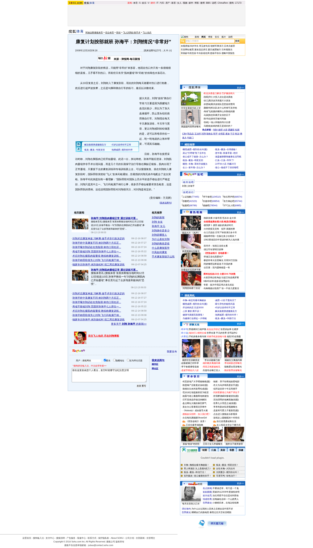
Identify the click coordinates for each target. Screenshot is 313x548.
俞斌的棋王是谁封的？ (222, 126)
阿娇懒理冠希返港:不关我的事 (218, 264)
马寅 (206, 115)
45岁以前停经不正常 (225, 307)
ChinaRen (223, 3)
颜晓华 (207, 108)
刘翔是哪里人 (159, 234)
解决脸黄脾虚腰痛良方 (226, 311)
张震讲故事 (225, 329)
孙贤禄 (207, 104)
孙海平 (191, 186)
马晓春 (207, 126)
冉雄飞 (207, 111)
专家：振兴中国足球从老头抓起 (219, 284)
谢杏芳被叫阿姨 (218, 118)
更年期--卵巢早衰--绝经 (226, 153)
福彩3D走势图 (234, 336)
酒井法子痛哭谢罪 (234, 444)
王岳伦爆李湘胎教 (194, 425)
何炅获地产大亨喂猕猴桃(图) (196, 381)
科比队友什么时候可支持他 (224, 108)
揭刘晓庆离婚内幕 (211, 363)
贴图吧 (186, 205)
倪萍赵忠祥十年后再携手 (225, 389)
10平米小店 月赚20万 (225, 164)
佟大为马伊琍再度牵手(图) (226, 385)
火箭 (225, 129)
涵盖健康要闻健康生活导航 (228, 156)
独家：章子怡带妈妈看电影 (226, 381)
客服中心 (81, 538)
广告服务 (71, 538)
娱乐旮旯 (207, 495)
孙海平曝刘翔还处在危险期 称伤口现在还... (96, 247)
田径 (118, 32)
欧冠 (237, 133)
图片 (224, 37)
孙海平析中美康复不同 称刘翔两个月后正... (96, 242)
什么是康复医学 (161, 247)
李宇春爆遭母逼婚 (190, 366)
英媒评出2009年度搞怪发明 (226, 492)
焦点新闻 (207, 488)
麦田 (215, 225)
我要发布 (172, 351)
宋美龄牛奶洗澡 (188, 53)
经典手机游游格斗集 (216, 336)
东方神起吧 (229, 201)
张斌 (206, 122)
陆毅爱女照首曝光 (233, 366)
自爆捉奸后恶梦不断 (191, 269)
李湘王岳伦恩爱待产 (213, 256)
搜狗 (231, 3)
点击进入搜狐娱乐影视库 (225, 414)
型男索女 (207, 503)
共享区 (184, 336)
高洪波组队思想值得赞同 (223, 104)
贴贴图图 (207, 492)
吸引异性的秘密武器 (225, 304)
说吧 (214, 3)
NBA (215, 129)
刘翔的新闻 (158, 217)
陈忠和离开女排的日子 (219, 115)
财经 (153, 3)
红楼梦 (235, 329)
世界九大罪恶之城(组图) (225, 403)
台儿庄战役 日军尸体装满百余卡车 (220, 232)
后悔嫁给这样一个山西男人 (226, 499)
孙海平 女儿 (158, 226)
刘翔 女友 (157, 221)
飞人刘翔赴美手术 (131, 32)
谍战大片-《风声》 (191, 233)
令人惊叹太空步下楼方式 (229, 425)
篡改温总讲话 (200, 49)
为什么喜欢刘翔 (161, 239)
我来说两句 (149, 50)
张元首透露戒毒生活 (226, 421)
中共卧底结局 (203, 53)
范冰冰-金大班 (229, 218)
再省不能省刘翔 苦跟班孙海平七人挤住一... (96, 251)
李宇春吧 (207, 197)
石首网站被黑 (187, 49)
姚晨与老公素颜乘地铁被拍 (196, 396)
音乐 (217, 37)
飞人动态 (147, 32)
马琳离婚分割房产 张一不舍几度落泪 (221, 288)
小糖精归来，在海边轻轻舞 (226, 503)
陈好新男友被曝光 (233, 370)
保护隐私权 (103, 538)
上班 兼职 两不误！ (192, 311)
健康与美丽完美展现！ (194, 315)
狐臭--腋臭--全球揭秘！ (226, 149)
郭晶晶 (190, 133)
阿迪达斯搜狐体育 (94, 32)
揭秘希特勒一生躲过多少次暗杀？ (220, 236)
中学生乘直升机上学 (191, 108)
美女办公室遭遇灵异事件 (194, 407)
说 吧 (200, 174)
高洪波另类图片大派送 (219, 100)
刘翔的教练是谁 (161, 243)
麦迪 (227, 133)
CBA (184, 133)
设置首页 (26, 538)
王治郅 (197, 133)
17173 (238, 3)
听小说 (184, 333)
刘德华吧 (207, 201)
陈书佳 (207, 118)
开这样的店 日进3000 (193, 307)
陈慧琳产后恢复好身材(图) (195, 385)
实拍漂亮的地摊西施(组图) (226, 399)
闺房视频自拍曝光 (191, 251)
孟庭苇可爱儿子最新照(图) (226, 410)
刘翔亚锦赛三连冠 (191, 288)
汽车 (162, 3)
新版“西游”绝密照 (191, 444)
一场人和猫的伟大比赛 (219, 122)
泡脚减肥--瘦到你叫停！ (226, 315)
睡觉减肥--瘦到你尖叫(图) (195, 149)
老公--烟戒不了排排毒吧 (226, 167)
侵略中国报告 (228, 53)
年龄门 (190, 137)
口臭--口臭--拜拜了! (224, 160)
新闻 (130, 3)
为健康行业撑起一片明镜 (195, 318)
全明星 (221, 133)
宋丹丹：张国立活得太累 (216, 246)
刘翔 (203, 133)
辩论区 (155, 368)
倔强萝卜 (208, 225)
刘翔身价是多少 (161, 230)
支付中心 (50, 538)
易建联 (231, 129)
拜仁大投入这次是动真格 (221, 97)
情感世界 (207, 499)
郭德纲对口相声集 (197, 329)
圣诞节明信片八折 (190, 370)
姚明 (220, 129)
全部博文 (150, 538)
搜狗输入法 (38, 538)
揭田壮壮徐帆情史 (191, 360)
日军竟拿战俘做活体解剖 (194, 399)
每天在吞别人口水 (191, 503)
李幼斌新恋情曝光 (233, 363)
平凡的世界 (221, 333)
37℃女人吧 (229, 205)
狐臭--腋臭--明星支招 (193, 160)
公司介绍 (129, 538)
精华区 (155, 364)
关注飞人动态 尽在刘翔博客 (103, 335)
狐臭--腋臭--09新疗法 (225, 318)
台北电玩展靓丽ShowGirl (195, 417)
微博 (202, 3)
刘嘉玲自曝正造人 (211, 370)
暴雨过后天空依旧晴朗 (220, 512)
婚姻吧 (206, 205)
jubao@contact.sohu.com (100, 545)
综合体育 (109, 32)
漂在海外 (186, 508)
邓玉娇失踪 (204, 46)
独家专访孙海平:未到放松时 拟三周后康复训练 (98, 264)
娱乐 (144, 3)
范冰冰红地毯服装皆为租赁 (196, 392)
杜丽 (237, 129)
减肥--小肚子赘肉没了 (225, 300)
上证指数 (187, 197)
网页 (203, 37)
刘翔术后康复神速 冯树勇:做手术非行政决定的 (98, 238)
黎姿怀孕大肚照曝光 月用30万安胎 (220, 260)
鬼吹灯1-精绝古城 (197, 333)
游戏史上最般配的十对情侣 (226, 417)
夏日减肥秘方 (214, 49)
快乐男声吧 (229, 197)
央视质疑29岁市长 (190, 46)
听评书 (184, 329)
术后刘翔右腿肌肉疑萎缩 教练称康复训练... (96, 255)
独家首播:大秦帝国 (213, 218)
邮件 (191, 3)
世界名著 (211, 333)
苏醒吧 (186, 201)
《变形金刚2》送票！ (196, 421)
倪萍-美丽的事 (228, 229)
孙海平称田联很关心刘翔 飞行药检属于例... (96, 260)
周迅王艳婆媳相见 (211, 366)
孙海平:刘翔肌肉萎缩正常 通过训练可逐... (114, 218)
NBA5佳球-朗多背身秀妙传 (217, 281)
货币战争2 (232, 333)
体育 (135, 3)
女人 (179, 3)
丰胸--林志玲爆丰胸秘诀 (194, 300)
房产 (168, 3)
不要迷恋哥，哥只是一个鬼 (226, 488)
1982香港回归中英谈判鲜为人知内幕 (221, 239)
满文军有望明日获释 (213, 249)
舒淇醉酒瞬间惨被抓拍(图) (226, 396)
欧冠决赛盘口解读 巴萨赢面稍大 (219, 93)
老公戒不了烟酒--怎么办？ (195, 156)
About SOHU (117, 538)
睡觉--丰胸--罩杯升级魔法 (195, 164)
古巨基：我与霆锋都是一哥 (217, 267)
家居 (173, 3)
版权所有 (120, 541)
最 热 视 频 (196, 212)
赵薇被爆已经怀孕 (190, 363)
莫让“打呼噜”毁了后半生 (194, 153)
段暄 (206, 97)
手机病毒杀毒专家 (197, 336)
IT (157, 3)
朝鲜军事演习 (217, 46)
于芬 (232, 133)
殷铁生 (209, 133)
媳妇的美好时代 (225, 225)
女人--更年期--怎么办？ (194, 167)
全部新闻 (140, 538)
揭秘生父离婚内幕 (233, 360)
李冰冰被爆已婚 (212, 360)
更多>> (240, 87)
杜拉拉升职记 (213, 329)
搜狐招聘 (60, 538)
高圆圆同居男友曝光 (191, 126)
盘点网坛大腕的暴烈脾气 (194, 403)
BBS (208, 3)
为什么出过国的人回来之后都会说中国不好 (212, 508)
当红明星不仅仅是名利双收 (226, 495)
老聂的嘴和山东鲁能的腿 (223, 111)
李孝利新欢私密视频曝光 (225, 407)
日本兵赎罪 (229, 46)
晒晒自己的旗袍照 (200, 512)
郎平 (215, 133)
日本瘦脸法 (227, 49)
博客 (197, 3)
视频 (185, 3)
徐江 (206, 100)
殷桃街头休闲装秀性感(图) (195, 389)
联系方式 (92, 538)
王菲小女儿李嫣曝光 (212, 444)
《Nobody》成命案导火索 (195, 410)
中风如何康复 (159, 252)
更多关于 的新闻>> (129, 323)
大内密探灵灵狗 (211, 229)
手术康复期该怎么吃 (163, 256)
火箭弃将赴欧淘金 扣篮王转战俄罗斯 (221, 277)
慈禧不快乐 (215, 53)
